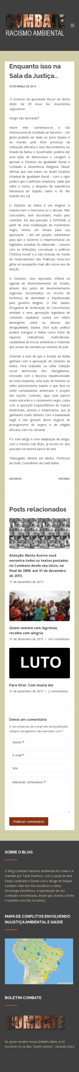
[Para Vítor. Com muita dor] (39, 663)
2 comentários (58, 691)
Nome (18, 742)
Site (15, 768)
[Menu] (72, 25)
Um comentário (59, 639)
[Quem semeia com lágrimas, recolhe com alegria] (39, 606)
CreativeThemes (17, 1067)
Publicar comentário (28, 821)
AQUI (70, 1046)
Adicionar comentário (28, 782)
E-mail (18, 755)
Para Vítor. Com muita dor (31, 685)
